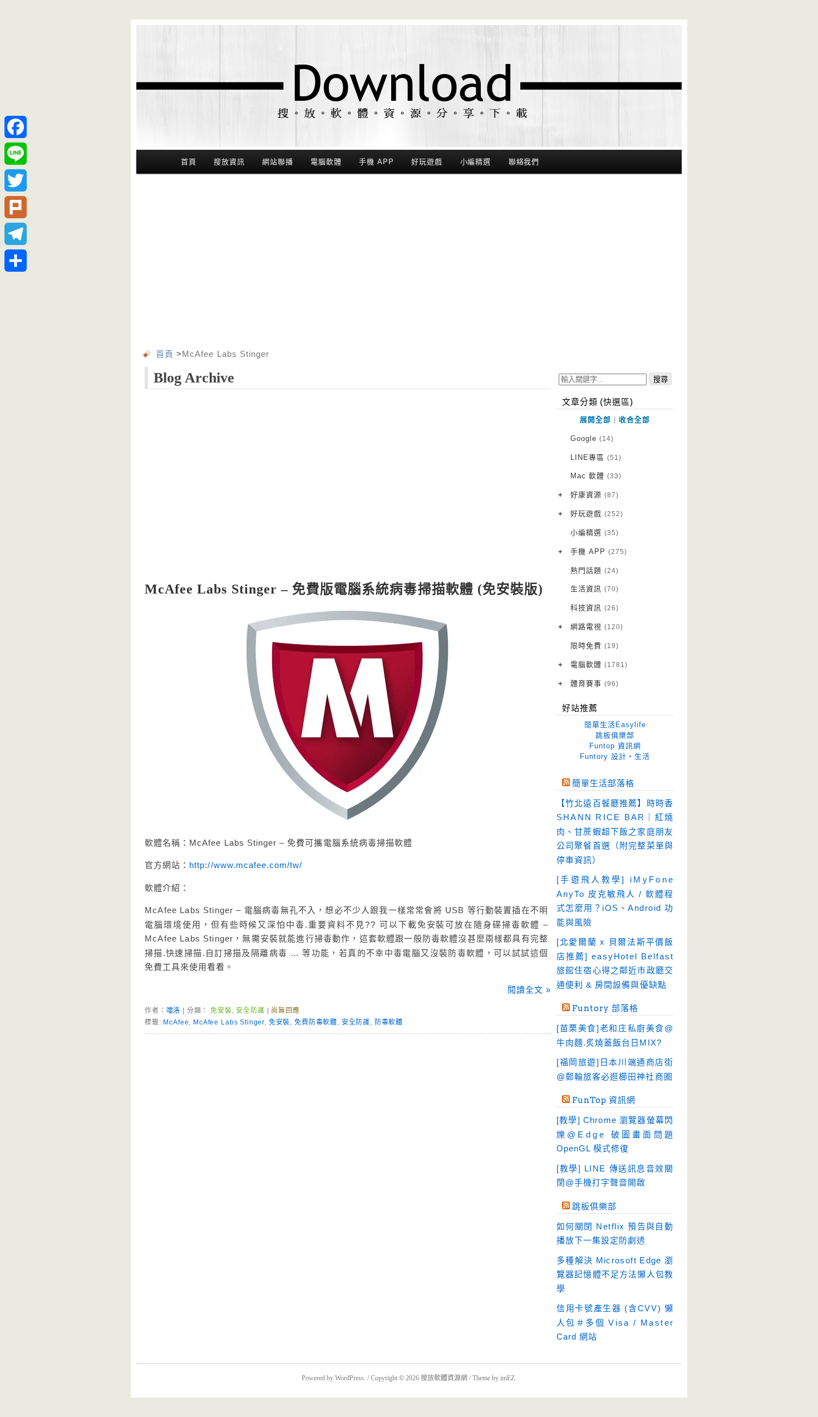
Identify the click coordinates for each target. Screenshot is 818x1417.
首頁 (188, 162)
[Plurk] (15, 207)
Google (592, 438)
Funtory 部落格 (605, 1008)
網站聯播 (277, 162)
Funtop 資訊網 (615, 746)
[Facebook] (15, 127)
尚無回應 (285, 1010)
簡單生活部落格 (603, 783)
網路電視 (596, 626)
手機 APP (376, 162)
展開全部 (595, 419)
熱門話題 (594, 570)
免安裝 (221, 1010)
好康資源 (594, 495)
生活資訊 (594, 589)
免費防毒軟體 (315, 1022)
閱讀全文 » (529, 989)
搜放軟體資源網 (444, 1378)
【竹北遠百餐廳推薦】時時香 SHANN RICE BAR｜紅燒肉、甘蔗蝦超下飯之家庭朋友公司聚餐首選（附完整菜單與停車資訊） (614, 831)
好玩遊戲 (426, 162)
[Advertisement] (409, 263)
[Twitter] (15, 180)
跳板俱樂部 (614, 735)
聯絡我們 (524, 162)
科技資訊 (594, 608)
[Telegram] (15, 233)
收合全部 (634, 419)
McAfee (176, 1022)
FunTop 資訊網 (603, 1100)
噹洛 (173, 1010)
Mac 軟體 (596, 476)
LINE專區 (596, 457)
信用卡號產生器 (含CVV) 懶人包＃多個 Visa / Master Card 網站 (614, 1322)
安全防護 (250, 1010)
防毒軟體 (388, 1022)
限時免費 (594, 645)
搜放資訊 (229, 162)
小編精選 (475, 162)
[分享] (15, 260)
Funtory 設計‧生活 (615, 756)
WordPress (349, 1378)
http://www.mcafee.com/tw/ (245, 865)
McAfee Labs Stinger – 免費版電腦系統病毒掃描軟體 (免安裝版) (344, 589)
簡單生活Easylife (615, 724)
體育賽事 (594, 683)
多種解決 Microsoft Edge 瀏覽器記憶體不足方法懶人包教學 (614, 1274)
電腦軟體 (326, 162)
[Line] (15, 153)
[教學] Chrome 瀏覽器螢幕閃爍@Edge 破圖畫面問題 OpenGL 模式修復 (614, 1134)
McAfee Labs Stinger (228, 1022)
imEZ (507, 1378)
